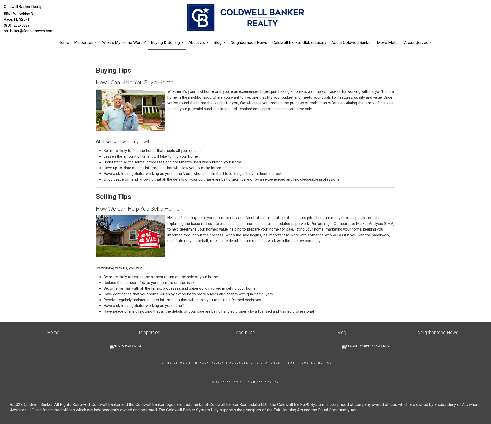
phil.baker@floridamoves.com (28, 31)
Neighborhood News (248, 42)
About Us (199, 45)
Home (63, 42)
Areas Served (418, 45)
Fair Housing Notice (310, 363)
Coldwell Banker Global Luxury (299, 42)
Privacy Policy (209, 363)
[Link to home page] (245, 18)
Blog (220, 45)
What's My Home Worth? (124, 42)
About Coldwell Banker (351, 42)
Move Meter (388, 42)
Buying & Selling (168, 45)
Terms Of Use (173, 363)
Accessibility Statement (256, 363)
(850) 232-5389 (16, 25)
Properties (86, 45)
